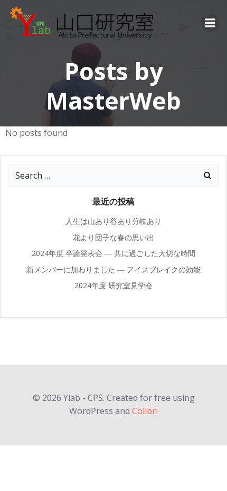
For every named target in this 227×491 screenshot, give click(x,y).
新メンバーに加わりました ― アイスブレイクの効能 (113, 269)
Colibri (145, 411)
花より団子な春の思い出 (113, 237)
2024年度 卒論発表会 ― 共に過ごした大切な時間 (113, 253)
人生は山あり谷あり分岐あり (113, 221)
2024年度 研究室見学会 (117, 285)
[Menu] (210, 23)
